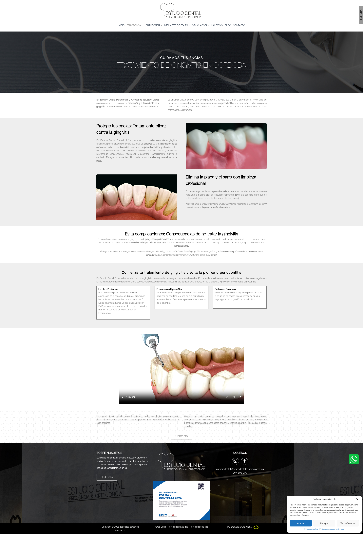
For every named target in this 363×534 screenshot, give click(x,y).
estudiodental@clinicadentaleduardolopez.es (240, 469)
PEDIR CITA (107, 477)
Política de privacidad (327, 529)
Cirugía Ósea (199, 26)
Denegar (324, 523)
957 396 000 (240, 473)
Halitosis (217, 26)
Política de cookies (311, 529)
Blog (228, 26)
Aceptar (301, 523)
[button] (357, 499)
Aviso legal (340, 529)
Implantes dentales (176, 26)
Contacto (239, 26)
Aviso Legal (160, 527)
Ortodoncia (153, 26)
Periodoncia (134, 26)
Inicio (121, 26)
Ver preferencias (347, 523)
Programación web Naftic (239, 527)
